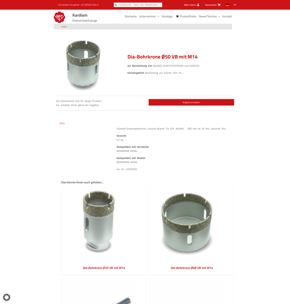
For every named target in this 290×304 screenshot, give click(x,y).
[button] (6, 297)
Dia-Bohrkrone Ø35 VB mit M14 (104, 267)
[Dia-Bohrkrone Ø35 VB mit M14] (99, 189)
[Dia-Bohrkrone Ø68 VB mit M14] (187, 189)
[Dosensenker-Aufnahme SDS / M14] (187, 280)
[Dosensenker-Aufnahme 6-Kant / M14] (99, 280)
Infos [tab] (62, 123)
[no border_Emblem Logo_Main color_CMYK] (59, 13)
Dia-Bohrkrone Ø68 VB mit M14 (192, 267)
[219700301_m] (83, 65)
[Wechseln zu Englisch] (235, 5)
